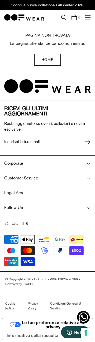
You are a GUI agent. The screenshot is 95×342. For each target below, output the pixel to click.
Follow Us (13, 207)
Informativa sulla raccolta (32, 335)
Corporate (13, 163)
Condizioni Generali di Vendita (66, 306)
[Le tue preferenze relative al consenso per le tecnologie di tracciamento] (86, 333)
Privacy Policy (33, 306)
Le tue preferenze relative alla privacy (53, 324)
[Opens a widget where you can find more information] (75, 332)
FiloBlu (28, 284)
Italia (14, 223)
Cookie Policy (10, 306)
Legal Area (14, 192)
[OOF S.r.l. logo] (24, 17)
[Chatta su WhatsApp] (83, 317)
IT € (25, 223)
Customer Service (21, 177)
